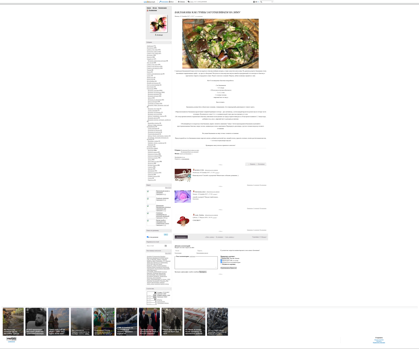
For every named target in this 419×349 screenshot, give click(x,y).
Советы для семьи (152, 53)
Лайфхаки (150, 46)
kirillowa (149, 267)
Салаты (150, 167)
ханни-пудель (164, 284)
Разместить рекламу (379, 342)
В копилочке (148, 10)
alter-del (155, 264)
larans (154, 267)
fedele (160, 264)
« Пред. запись (209, 237)
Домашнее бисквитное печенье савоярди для (163, 207)
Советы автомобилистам (154, 74)
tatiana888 (166, 268)
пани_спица (150, 284)
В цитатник (263, 185)
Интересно (150, 48)
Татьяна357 (156, 281)
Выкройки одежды (153, 123)
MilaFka (164, 259)
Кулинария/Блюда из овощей (189, 152)
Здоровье (150, 146)
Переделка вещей (153, 134)
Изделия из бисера (154, 130)
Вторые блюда (152, 165)
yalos (148, 270)
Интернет (150, 55)
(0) (165, 194)
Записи (149, 8)
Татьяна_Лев (164, 281)
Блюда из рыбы (153, 158)
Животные (150, 77)
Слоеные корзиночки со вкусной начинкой (162, 214)
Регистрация (164, 1)
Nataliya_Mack (151, 261)
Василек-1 (153, 270)
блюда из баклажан (185, 153)
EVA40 (162, 258)
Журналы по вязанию (154, 100)
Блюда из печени (153, 172)
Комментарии (162, 8)
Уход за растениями (153, 85)
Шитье (150, 98)
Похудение (150, 87)
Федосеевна (155, 282)
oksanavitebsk (159, 268)
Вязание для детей (154, 114)
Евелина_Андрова (152, 273)
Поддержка (254, 2)
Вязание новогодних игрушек (157, 61)
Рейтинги (182, 1)
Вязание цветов (153, 118)
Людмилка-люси (200, 191)
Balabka (162, 256)
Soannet (167, 261)
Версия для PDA (379, 339)
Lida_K (149, 259)
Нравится (252, 164)
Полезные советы (152, 51)
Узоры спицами (152, 110)
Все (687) (168, 253)
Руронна (149, 281)
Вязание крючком (153, 94)
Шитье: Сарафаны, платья (156, 116)
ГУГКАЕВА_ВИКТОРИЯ (154, 272)
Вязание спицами (153, 90)
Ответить (250, 185)
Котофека (150, 276)
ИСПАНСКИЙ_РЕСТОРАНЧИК (156, 275)
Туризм (149, 70)
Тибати (149, 282)
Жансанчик (162, 273)
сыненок (157, 284)
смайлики (192, 256)
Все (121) (168, 187)
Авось (191, 1)
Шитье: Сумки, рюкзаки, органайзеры (154, 125)
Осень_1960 (166, 279)
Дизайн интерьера (152, 83)
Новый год (150, 59)
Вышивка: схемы (153, 141)
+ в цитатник (199, 16)
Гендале (164, 272)
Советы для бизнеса (153, 66)
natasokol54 (150, 268)
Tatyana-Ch (156, 262)
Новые (264, 237)
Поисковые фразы (163, 303)
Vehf (151, 264)
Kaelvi (166, 258)
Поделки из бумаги (154, 103)
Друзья (155, 8)
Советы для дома (152, 49)
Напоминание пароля (202, 253)
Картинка (196, 199)
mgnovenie (165, 267)
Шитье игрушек (152, 101)
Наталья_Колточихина (154, 278)
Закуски (150, 169)
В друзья (160, 35)
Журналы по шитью (154, 132)
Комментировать (181, 237)
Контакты (379, 341)
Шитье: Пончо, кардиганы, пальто (158, 136)
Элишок (162, 282)
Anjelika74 (150, 256)
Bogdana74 (156, 258)
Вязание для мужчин (154, 112)
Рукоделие (150, 88)
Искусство (150, 79)
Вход (172, 1)
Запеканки (151, 171)
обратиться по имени (211, 170)
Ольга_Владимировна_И (154, 279)
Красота (149, 57)
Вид (257, 2)
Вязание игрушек (153, 96)
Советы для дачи (152, 64)
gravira (159, 265)
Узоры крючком (152, 128)
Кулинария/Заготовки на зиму (190, 150)
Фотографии (151, 81)
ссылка (217, 172)
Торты (150, 159)
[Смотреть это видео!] (151, 193)
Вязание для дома (153, 108)
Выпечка (150, 150)
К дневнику (219, 237)
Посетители (161, 301)
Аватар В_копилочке (158, 23)
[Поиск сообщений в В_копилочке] (166, 234)
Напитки (150, 174)
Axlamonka (156, 256)
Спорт (149, 75)
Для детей (150, 62)
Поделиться (261, 164)
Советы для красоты (153, 68)
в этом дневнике (153, 237)
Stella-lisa (150, 262)
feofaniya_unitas (152, 265)
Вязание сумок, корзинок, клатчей (158, 105)
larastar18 (159, 267)
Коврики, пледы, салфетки (156, 143)
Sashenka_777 (160, 261)
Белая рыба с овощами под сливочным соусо (162, 221)
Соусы (150, 178)
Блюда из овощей (153, 156)
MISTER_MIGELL (156, 259)
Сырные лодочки (162, 198)
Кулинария (150, 148)
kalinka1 (164, 265)
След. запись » (229, 237)
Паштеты (151, 180)
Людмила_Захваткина (160, 276)
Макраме (150, 145)
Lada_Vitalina (199, 215)
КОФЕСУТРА (199, 170)
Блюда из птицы (153, 154)
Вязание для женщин (154, 92)
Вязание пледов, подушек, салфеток (159, 120)
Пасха (149, 72)
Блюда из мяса (152, 152)
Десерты (150, 163)
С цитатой (256, 185)
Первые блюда (152, 176)
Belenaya (150, 258)
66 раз (183, 157)
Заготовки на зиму (153, 161)
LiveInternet (150, 2)
